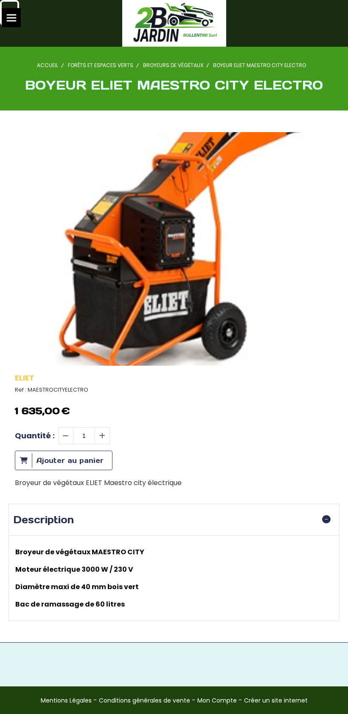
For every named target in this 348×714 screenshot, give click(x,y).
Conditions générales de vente (144, 700)
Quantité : (35, 435)
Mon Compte (217, 700)
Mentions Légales (66, 700)
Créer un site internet (276, 700)
